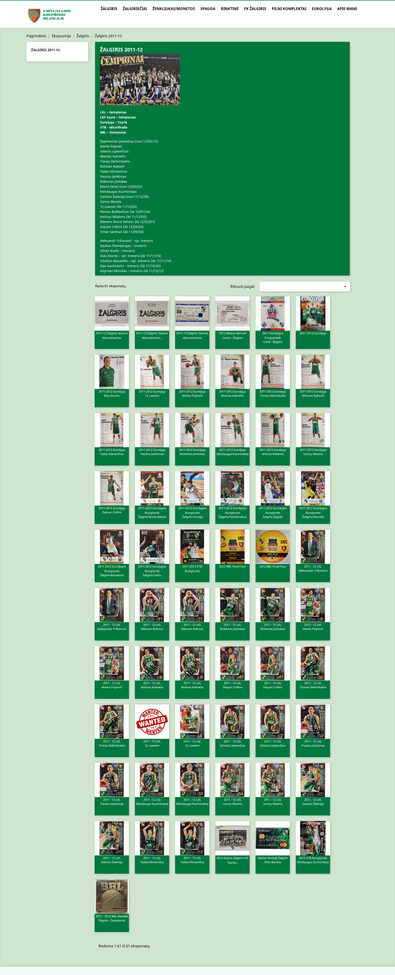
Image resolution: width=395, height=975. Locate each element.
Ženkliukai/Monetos (173, 8)
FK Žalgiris (255, 8)
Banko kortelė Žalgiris (273, 860)
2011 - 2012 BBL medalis (112, 918)
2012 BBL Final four (232, 566)
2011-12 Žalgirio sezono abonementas (112, 335)
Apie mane (347, 8)
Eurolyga (322, 8)
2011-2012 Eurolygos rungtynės (152, 512)
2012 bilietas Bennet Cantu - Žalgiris (232, 335)
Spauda (207, 8)
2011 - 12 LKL (313, 568)
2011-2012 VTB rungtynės (192, 568)
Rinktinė (230, 8)
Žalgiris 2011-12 (45, 50)
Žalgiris (109, 8)
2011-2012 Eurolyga (313, 333)
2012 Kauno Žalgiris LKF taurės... (232, 860)
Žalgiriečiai (135, 8)
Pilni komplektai (289, 8)
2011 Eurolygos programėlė (272, 337)
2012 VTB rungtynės (313, 860)
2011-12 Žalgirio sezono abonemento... (152, 335)
